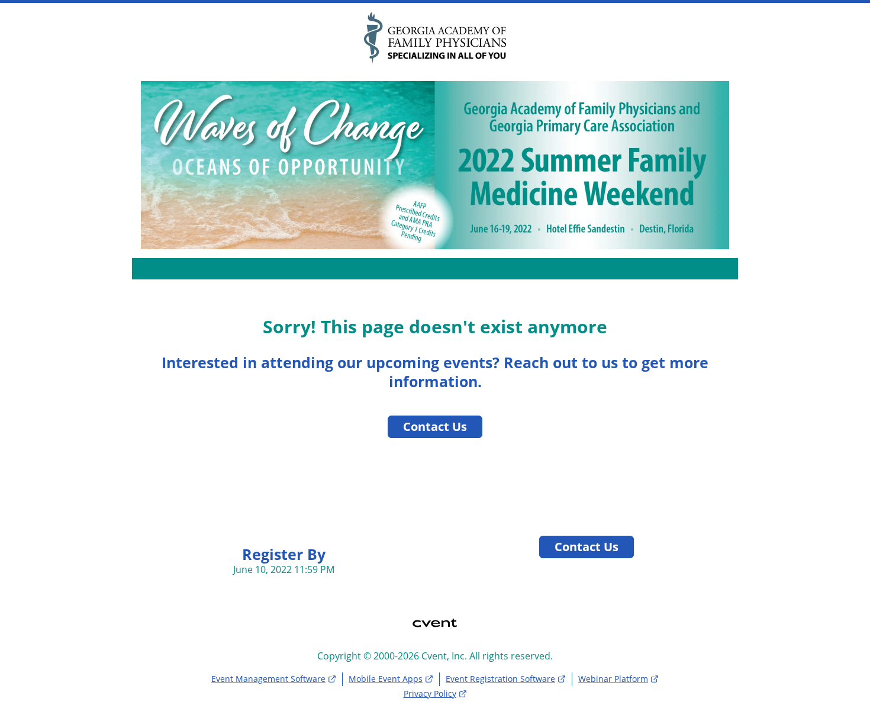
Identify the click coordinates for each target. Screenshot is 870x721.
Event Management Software (268, 678)
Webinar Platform (613, 678)
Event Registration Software (500, 678)
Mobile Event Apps (386, 678)
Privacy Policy (430, 693)
